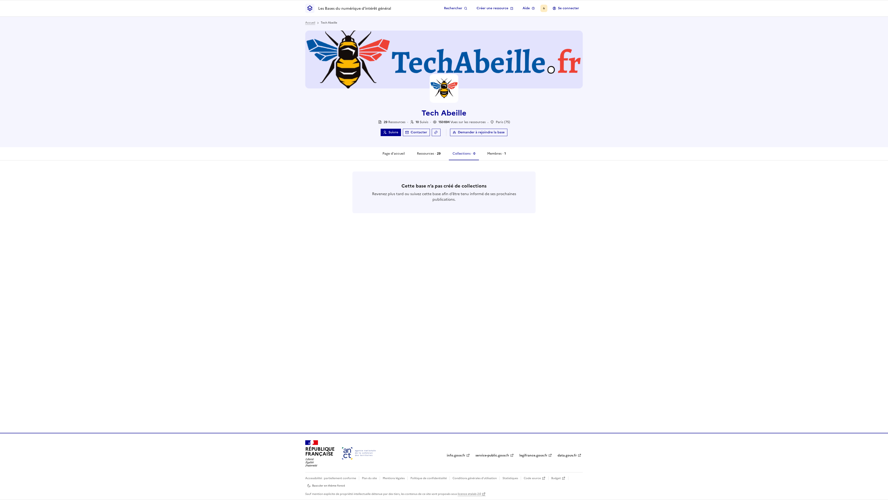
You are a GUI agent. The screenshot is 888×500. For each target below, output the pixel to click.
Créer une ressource (492, 8)
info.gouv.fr (456, 455)
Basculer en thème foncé (328, 486)
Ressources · (429, 155)
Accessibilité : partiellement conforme (330, 478)
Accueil (310, 23)
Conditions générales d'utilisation (475, 478)
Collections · (463, 155)
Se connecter (568, 8)
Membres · (496, 155)
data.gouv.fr (567, 455)
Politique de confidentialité (428, 478)
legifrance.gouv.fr (533, 455)
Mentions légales (394, 478)
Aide (526, 8)
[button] (422, 122)
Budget (556, 478)
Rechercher (453, 8)
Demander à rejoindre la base (481, 132)
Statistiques (510, 478)
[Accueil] (359, 453)
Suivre (393, 132)
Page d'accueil (393, 153)
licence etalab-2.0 (469, 494)
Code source (532, 478)
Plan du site (369, 478)
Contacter (419, 132)
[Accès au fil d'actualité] (543, 8)
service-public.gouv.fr (492, 455)
